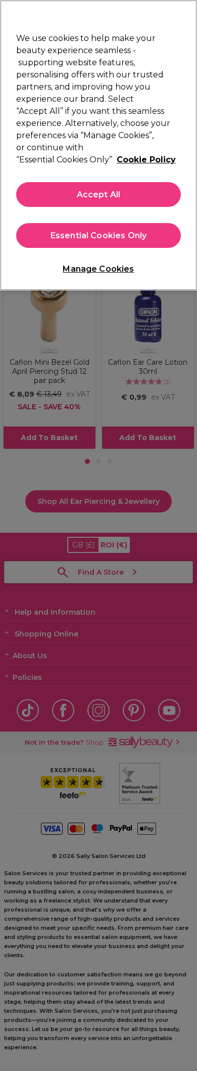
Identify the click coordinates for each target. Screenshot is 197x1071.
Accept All (99, 194)
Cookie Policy (146, 159)
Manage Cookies (98, 269)
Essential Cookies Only (99, 235)
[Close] (185, 14)
